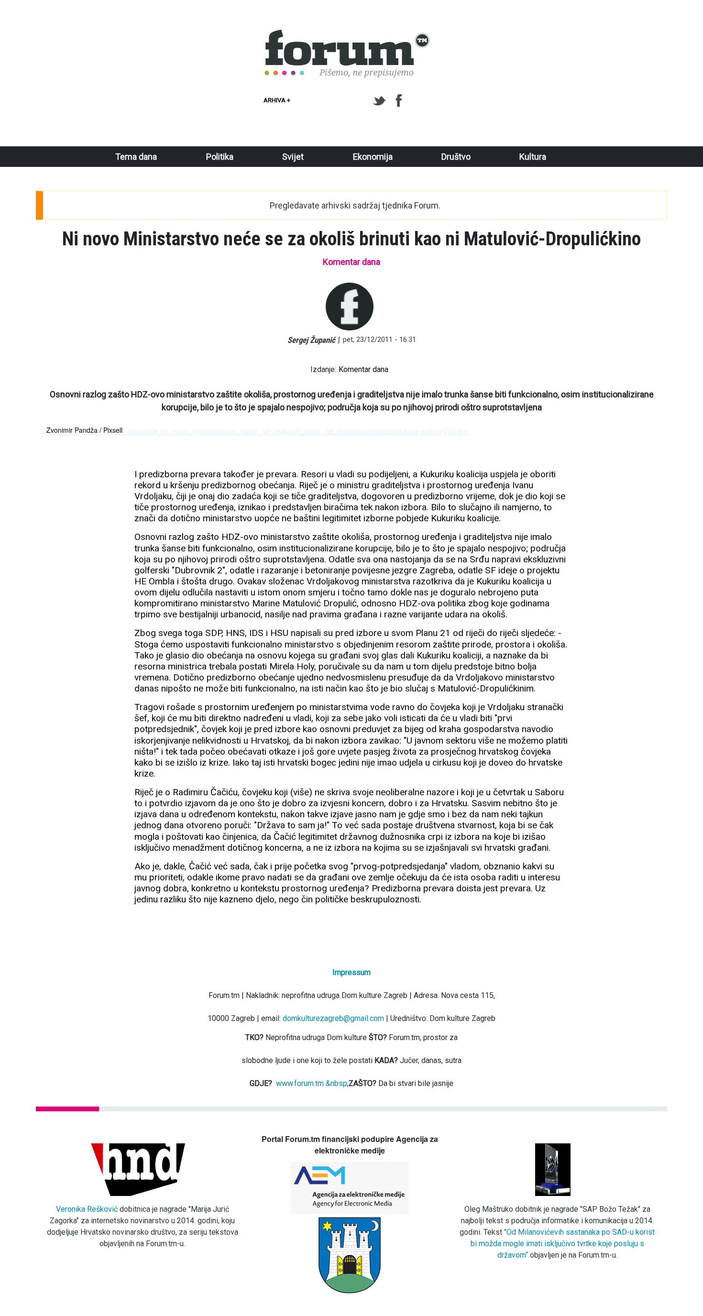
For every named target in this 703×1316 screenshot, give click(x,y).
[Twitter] (381, 101)
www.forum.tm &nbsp (311, 1083)
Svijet (293, 157)
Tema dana (136, 157)
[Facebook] (399, 101)
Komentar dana (363, 369)
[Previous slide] (57, 431)
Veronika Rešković (87, 1209)
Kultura (532, 157)
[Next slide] (646, 431)
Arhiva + (277, 100)
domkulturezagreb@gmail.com (333, 1018)
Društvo (456, 157)
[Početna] (348, 35)
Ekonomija (373, 157)
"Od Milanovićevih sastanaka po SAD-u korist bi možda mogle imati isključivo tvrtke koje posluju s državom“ (563, 1244)
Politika (219, 157)
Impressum (351, 972)
